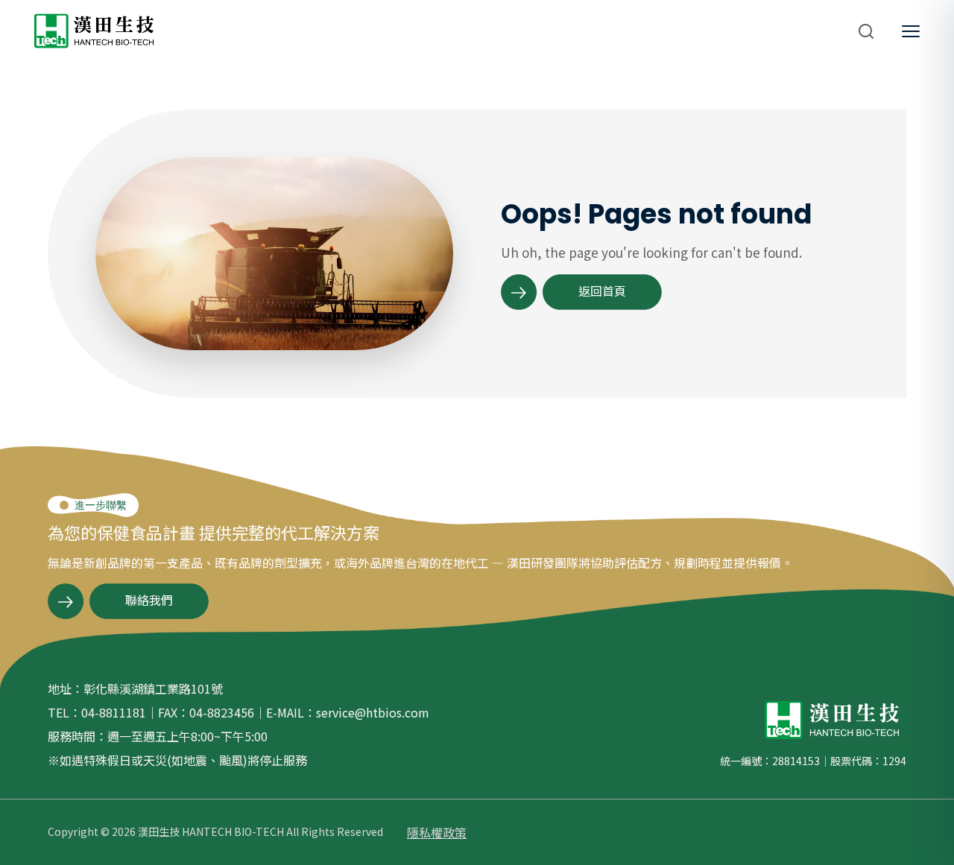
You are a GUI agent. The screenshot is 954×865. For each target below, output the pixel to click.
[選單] (910, 31)
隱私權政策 (437, 832)
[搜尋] (866, 31)
